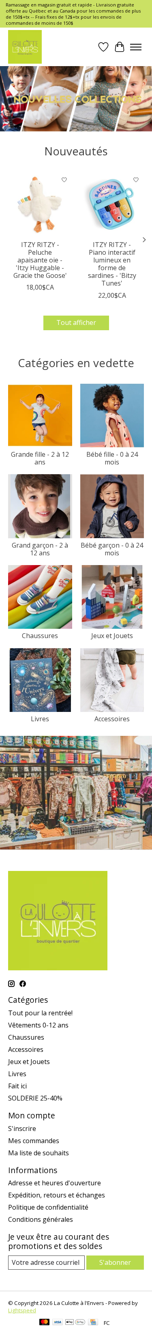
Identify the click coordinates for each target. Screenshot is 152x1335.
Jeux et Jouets (112, 635)
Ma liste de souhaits (38, 1152)
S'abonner (115, 1262)
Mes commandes (33, 1140)
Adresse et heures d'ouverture (54, 1182)
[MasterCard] (44, 1323)
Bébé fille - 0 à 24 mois (112, 458)
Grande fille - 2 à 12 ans (40, 458)
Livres (40, 718)
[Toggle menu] (136, 47)
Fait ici (17, 1085)
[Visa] (57, 1323)
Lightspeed (22, 1310)
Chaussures (40, 635)
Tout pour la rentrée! (40, 1012)
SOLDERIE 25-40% (35, 1098)
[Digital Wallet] (75, 1323)
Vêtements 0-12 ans (38, 1025)
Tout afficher (76, 322)
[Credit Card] (93, 1323)
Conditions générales (40, 1219)
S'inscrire (22, 1128)
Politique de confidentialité (48, 1207)
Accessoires (112, 718)
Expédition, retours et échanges (56, 1195)
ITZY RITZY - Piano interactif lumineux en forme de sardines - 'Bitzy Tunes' (112, 264)
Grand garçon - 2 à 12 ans (40, 549)
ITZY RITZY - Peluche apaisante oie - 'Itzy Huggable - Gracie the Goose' (40, 260)
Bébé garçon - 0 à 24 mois (112, 549)
